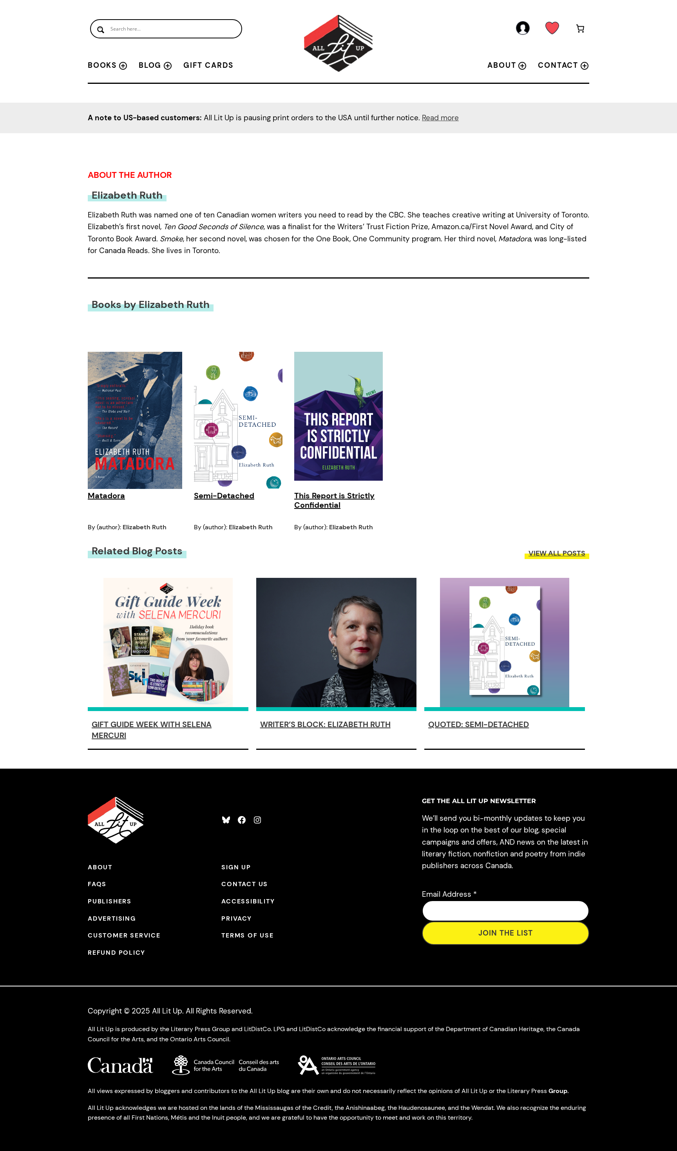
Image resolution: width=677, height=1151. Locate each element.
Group (557, 1091)
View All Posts (557, 553)
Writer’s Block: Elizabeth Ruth (325, 724)
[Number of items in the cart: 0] (580, 30)
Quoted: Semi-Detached (478, 724)
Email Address (449, 894)
